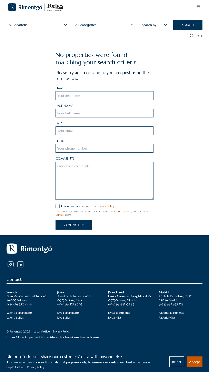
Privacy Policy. (36, 367)
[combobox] (9, 24)
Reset (198, 36)
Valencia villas (15, 317)
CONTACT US (74, 225)
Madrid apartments (171, 313)
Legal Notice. (15, 367)
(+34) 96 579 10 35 (69, 304)
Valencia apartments (19, 313)
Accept (194, 362)
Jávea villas (64, 317)
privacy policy (105, 206)
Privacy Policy (124, 211)
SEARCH (188, 25)
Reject (176, 362)
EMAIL (60, 123)
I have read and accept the (87, 206)
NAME (60, 88)
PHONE (61, 141)
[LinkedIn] (20, 264)
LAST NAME (64, 106)
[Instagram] (11, 264)
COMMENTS (65, 158)
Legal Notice (42, 331)
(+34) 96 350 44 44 (19, 304)
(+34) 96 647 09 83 (121, 304)
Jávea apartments (68, 313)
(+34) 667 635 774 (171, 304)
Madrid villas (167, 317)
